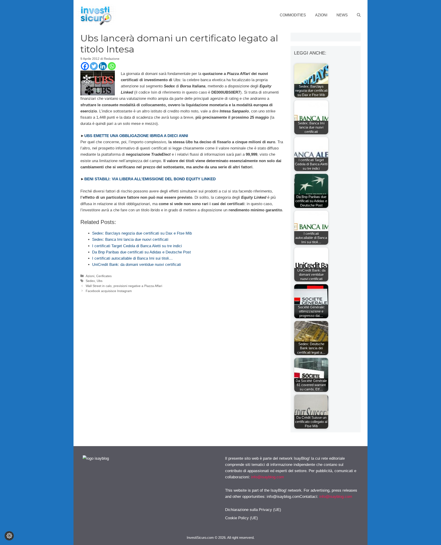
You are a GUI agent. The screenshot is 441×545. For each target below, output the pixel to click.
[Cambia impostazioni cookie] (9, 535)
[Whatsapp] (112, 66)
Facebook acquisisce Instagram (109, 291)
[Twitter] (94, 66)
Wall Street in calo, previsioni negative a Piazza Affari (124, 286)
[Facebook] (85, 66)
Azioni (321, 15)
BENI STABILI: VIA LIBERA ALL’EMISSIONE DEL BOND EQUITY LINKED (150, 179)
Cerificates (104, 276)
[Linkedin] (103, 66)
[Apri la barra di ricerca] (358, 15)
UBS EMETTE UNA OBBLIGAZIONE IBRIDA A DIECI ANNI (136, 136)
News (342, 15)
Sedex (90, 281)
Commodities (293, 15)
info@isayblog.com (267, 477)
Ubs (99, 281)
